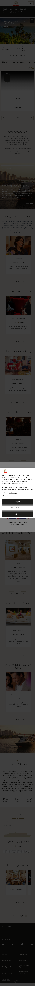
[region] (17, 493)
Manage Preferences (17, 508)
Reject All (17, 514)
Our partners (6, 495)
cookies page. (13, 493)
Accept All (18, 501)
